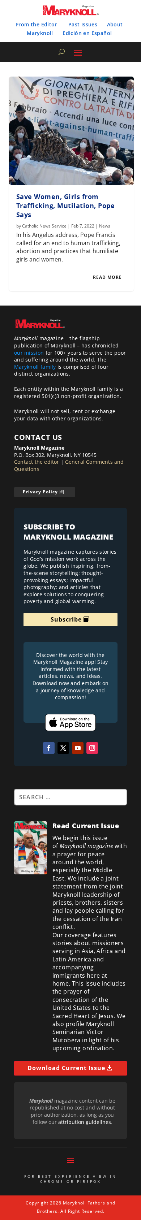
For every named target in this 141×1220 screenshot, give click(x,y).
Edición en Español (87, 33)
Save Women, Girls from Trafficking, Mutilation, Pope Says (65, 205)
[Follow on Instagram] (92, 748)
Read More (107, 277)
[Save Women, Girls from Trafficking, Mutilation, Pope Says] (71, 131)
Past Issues (82, 24)
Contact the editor (36, 461)
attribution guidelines (84, 1122)
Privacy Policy (40, 492)
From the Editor (36, 24)
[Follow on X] (63, 748)
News (104, 226)
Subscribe (66, 619)
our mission (29, 352)
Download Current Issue (66, 1068)
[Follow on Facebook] (49, 748)
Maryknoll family (35, 366)
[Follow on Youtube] (78, 748)
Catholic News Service (44, 226)
